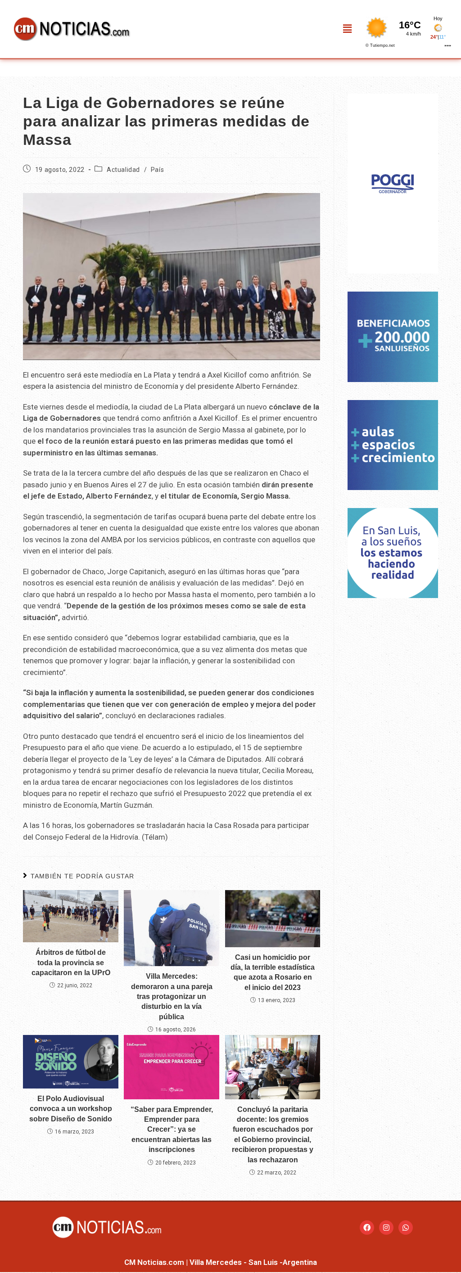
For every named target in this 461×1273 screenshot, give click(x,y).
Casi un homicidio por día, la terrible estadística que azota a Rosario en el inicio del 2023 (272, 972)
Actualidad (123, 169)
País (157, 169)
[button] (347, 28)
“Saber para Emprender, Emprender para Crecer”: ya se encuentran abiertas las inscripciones (172, 1130)
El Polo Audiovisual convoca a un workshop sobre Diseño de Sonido (70, 1109)
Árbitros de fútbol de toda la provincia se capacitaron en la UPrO (71, 962)
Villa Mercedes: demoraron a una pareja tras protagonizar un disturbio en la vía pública (171, 996)
